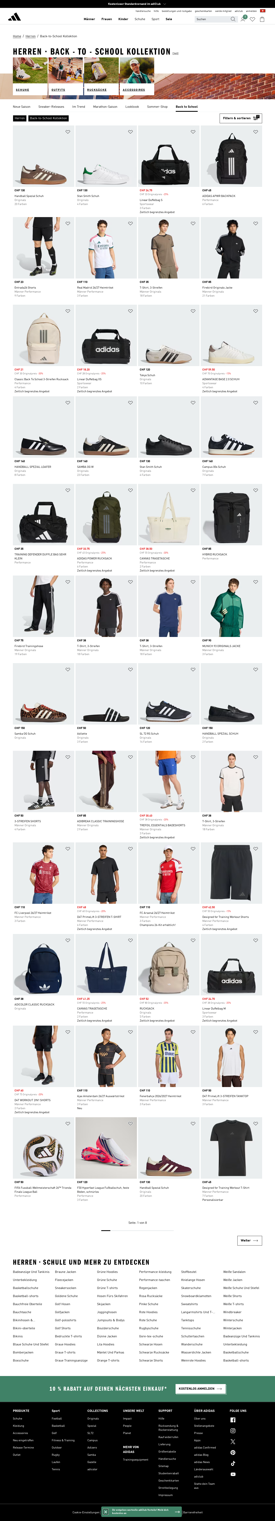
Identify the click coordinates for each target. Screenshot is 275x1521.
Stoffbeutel (188, 1272)
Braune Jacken (65, 1272)
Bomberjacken (23, 1352)
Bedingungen (173, 1512)
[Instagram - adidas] (246, 1431)
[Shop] (14, 17)
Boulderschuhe (108, 1328)
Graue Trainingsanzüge (71, 1360)
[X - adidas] (246, 1442)
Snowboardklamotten (196, 1296)
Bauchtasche (22, 1312)
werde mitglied (223, 11)
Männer (89, 19)
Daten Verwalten (111, 1512)
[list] (137, 107)
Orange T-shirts (108, 1360)
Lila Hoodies (105, 1344)
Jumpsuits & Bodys (111, 1320)
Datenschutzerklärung (149, 1512)
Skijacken (104, 1304)
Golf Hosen (62, 1304)
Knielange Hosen (193, 1280)
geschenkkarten (203, 11)
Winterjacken (232, 1328)
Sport (155, 19)
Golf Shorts (63, 1328)
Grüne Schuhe (107, 1280)
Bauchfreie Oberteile (27, 1304)
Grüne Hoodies (107, 1272)
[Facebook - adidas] (246, 1420)
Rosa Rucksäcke (150, 1296)
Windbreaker (232, 1312)
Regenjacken (148, 1288)
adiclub (239, 11)
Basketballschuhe (25, 1288)
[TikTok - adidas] (246, 1464)
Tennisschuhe (191, 1328)
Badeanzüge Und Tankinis (31, 1272)
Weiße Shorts (232, 1296)
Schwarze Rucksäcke (154, 1352)
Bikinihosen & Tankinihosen (23, 1321)
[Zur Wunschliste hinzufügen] (68, 133)
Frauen (106, 19)
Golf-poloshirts (65, 1320)
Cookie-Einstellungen (85, 1512)
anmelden (251, 11)
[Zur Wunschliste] (252, 19)
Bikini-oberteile (24, 1328)
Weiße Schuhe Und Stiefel (241, 1288)
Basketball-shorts (25, 1296)
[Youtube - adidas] (246, 1474)
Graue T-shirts (65, 1352)
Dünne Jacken (107, 1336)
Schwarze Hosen (150, 1344)
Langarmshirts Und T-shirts (197, 1313)
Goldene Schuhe (66, 1296)
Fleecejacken (64, 1280)
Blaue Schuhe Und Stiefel (31, 1344)
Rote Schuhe (148, 1320)
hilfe (156, 11)
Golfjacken (62, 1312)
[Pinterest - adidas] (246, 1453)
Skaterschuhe (191, 1288)
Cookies (128, 1512)
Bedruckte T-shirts (68, 1336)
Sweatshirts (189, 1304)
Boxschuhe (21, 1360)
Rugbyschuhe (148, 1328)
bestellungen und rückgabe (177, 11)
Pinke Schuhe (148, 1304)
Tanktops (187, 1320)
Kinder (123, 19)
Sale (169, 19)
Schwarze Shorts (151, 1360)
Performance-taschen (154, 1280)
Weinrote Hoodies (193, 1360)
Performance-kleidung (155, 1272)
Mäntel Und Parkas (110, 1352)
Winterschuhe (233, 1320)
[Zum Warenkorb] (262, 19)
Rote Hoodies (148, 1312)
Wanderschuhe (192, 1344)
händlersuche (143, 11)
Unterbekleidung (25, 1280)
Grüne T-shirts (107, 1288)
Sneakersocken (65, 1288)
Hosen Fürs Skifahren (112, 1296)
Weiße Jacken (232, 1280)
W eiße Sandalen (234, 1272)
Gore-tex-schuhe (151, 1336)
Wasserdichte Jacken (196, 1352)
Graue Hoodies (65, 1344)
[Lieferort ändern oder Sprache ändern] (262, 11)
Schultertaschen (192, 1336)
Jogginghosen (107, 1312)
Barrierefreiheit (193, 1512)
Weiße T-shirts (233, 1304)
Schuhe (140, 19)
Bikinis (18, 1336)
